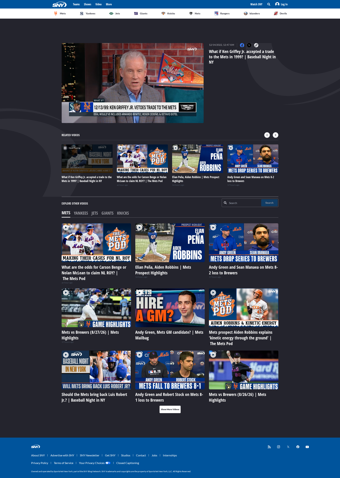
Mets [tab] (66, 213)
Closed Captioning (127, 463)
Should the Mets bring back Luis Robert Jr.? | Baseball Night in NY (94, 397)
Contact (141, 455)
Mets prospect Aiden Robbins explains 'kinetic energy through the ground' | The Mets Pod (240, 337)
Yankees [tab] (81, 213)
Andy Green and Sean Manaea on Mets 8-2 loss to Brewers (243, 270)
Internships (170, 455)
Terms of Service (63, 463)
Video (98, 4)
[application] (133, 83)
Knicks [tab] (123, 213)
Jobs (154, 455)
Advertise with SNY (62, 455)
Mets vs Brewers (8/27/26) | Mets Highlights (90, 335)
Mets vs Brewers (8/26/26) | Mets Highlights (237, 397)
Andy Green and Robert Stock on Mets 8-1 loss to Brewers (169, 397)
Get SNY (110, 455)
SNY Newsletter (89, 455)
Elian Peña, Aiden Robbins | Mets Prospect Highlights (163, 270)
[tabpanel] (170, 318)
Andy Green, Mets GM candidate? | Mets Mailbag (169, 335)
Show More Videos (170, 409)
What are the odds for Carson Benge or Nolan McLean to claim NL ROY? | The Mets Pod (94, 272)
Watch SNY (256, 4)
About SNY (38, 455)
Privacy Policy (39, 463)
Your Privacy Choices (92, 463)
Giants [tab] (107, 213)
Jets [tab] (95, 213)
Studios (125, 455)
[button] (281, 4)
